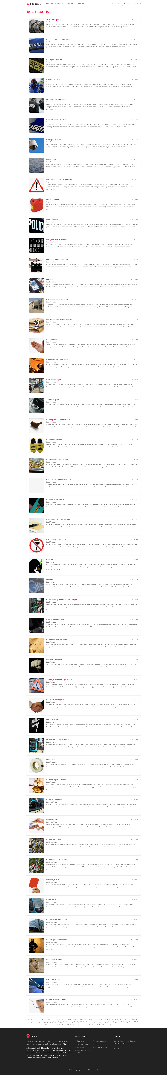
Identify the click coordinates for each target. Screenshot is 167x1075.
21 (72, 1019)
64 (75, 1022)
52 (42, 1022)
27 (88, 1019)
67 (84, 1022)
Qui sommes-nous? (102, 1047)
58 (58, 1022)
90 (51, 1024)
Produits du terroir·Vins (34, 1055)
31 (99, 1019)
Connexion (115, 4)
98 (74, 1024)
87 (138, 1022)
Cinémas (60, 1048)
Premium (68, 1053)
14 (54, 1019)
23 (77, 1019)
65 (78, 1022)
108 (107, 1024)
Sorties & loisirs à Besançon (53, 4)
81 (121, 1022)
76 (108, 1022)
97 (71, 1024)
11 (47, 1019)
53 (45, 1022)
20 (70, 1019)
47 (29, 1022)
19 (67, 1019)
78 (113, 1022)
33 (104, 1019)
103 (90, 1024)
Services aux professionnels (36, 1058)
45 (137, 1019)
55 (50, 1022)
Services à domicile (59, 1055)
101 (83, 1024)
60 (64, 1022)
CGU (96, 1044)
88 (46, 1024)
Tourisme (55, 1058)
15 (57, 1019)
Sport (49, 1058)
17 (62, 1019)
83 (127, 1022)
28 (91, 1019)
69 (90, 1022)
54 (48, 1022)
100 (80, 1024)
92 (57, 1024)
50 (37, 1022)
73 (100, 1022)
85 (132, 1022)
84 (130, 1022)
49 (34, 1022)
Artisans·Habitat (39, 1048)
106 (100, 1024)
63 (72, 1022)
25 (83, 1019)
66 (81, 1022)
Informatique (31, 1053)
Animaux (29, 1048)
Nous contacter (100, 1041)
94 (62, 1024)
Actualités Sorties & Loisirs (84, 1051)
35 (109, 1019)
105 (96, 1024)
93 (60, 1024)
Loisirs (38, 1053)
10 (45, 1019)
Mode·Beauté (46, 1053)
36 (112, 1019)
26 (85, 1019)
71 (95, 1022)
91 (54, 1024)
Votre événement (130, 4)
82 (124, 1022)
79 (116, 1022)
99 (77, 1024)
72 (97, 1022)
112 (119, 1024)
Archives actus (82, 1047)
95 (65, 1024)
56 (53, 1022)
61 (67, 1022)
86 (135, 1022)
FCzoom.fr (66, 1044)
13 (52, 1019)
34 (107, 1019)
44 (134, 1019)
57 (56, 1022)
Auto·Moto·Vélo (50, 1048)
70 (92, 1022)
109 (110, 1024)
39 (120, 1019)
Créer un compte (83, 1044)
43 (131, 1019)
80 (119, 1022)
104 (93, 1024)
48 (32, 1022)
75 (105, 1022)
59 (61, 1022)
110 (113, 1024)
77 (111, 1022)
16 (59, 1019)
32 (101, 1019)
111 (116, 1024)
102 (87, 1024)
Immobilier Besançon (63, 1050)
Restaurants (47, 1055)
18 (64, 1019)
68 (87, 1022)
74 (103, 1022)
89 (48, 1024)
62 (69, 1022)
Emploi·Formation (32, 1050)
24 (80, 1019)
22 (75, 1019)
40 (123, 1019)
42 (128, 1019)
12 (49, 1019)
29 (94, 1019)
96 (68, 1024)
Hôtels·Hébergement (47, 1050)
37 (115, 1019)
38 (117, 1019)
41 (126, 1019)
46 (139, 1019)
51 (40, 1022)
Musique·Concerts (58, 1053)
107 (103, 1024)
